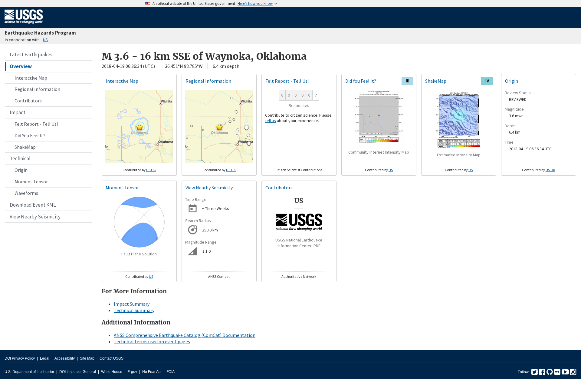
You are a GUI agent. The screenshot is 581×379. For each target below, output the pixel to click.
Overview (21, 66)
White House (111, 372)
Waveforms (26, 193)
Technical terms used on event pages (152, 341)
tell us (270, 120)
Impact (17, 112)
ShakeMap (25, 147)
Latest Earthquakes (31, 54)
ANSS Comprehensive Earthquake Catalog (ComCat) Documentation (184, 335)
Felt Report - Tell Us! (36, 124)
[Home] (24, 25)
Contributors (28, 101)
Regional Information (37, 89)
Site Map (87, 358)
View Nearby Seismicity (35, 216)
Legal (44, 358)
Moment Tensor (31, 181)
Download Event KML (33, 204)
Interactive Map (31, 78)
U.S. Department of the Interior (29, 372)
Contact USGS (111, 358)
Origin (21, 170)
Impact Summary (131, 304)
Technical (20, 158)
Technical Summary (134, 310)
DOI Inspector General (77, 372)
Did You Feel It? (30, 135)
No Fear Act (151, 372)
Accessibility (64, 358)
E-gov (132, 372)
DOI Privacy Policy (20, 358)
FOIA (170, 372)
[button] (139, 127)
